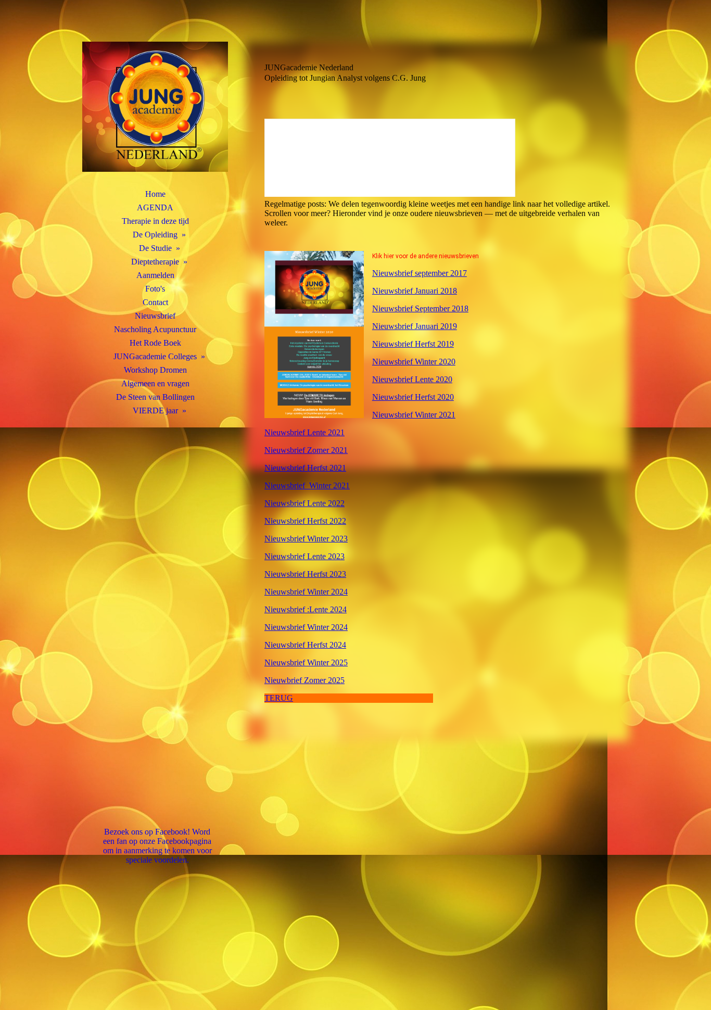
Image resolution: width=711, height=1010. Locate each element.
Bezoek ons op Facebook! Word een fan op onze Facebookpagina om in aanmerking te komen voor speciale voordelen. (157, 845)
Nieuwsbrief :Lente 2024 (305, 609)
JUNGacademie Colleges (155, 356)
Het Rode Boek (155, 342)
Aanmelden (155, 275)
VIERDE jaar (155, 410)
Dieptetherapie (155, 261)
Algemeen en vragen (155, 383)
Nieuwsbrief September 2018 (420, 308)
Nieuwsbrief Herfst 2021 (305, 467)
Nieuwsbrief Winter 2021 (413, 414)
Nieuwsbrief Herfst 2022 (305, 520)
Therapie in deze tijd (155, 221)
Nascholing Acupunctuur (155, 329)
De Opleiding (155, 234)
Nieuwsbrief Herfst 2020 (413, 397)
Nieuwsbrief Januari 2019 (414, 326)
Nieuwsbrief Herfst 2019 (413, 343)
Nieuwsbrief (155, 315)
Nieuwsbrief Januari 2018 (414, 290)
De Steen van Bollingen (155, 397)
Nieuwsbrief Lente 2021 (304, 432)
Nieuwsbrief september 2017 (419, 273)
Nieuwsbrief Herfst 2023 (305, 574)
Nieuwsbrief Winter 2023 (306, 538)
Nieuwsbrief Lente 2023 (304, 556)
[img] (155, 107)
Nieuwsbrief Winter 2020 (413, 361)
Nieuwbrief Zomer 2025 (304, 680)
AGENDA (155, 207)
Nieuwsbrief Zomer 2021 (306, 450)
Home (155, 194)
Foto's (155, 288)
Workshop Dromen (155, 369)
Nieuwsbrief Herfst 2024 (305, 644)
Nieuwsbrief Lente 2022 (304, 503)
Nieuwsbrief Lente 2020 (412, 379)
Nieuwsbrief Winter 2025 (306, 662)
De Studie (155, 248)
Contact (155, 302)
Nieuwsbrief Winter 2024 (306, 591)
